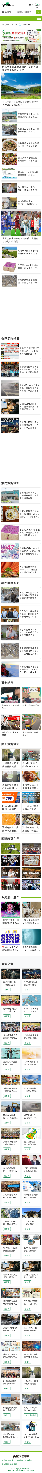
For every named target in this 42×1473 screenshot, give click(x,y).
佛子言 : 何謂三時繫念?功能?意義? (10, 1357)
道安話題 (7, 683)
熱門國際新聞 (10, 583)
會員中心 (11, 1460)
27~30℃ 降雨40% (20, 24)
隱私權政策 (29, 1460)
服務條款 (20, 1460)
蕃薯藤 (8, 4)
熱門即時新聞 (10, 338)
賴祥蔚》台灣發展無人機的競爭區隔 (31, 1197)
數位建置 (5, 1464)
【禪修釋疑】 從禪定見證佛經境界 (31, 1064)
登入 (31, 4)
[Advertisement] (21, 313)
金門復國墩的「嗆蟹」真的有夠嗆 (31, 1091)
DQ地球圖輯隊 (31, 1415)
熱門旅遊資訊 (10, 483)
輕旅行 (27, 1362)
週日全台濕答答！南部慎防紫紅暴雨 (31, 1144)
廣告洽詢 (13, 1464)
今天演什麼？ (10, 897)
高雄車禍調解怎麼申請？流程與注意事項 (10, 1330)
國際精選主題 (10, 839)
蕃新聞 (7, 990)
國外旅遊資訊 (10, 744)
